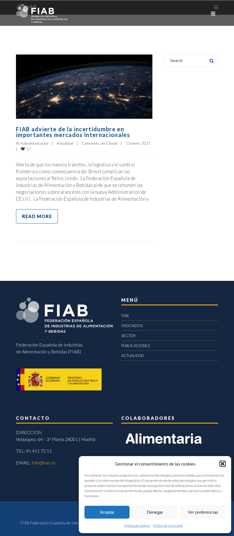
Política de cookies (137, 525)
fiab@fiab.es (44, 462)
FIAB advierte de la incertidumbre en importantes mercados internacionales (73, 132)
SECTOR (128, 335)
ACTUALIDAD (132, 355)
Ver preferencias (203, 512)
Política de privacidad (168, 525)
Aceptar (107, 512)
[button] (222, 464)
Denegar (155, 512)
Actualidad (65, 143)
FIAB (125, 315)
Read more (37, 216)
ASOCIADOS (132, 325)
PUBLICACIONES (135, 345)
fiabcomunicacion (34, 143)
